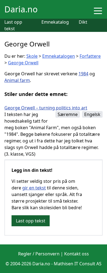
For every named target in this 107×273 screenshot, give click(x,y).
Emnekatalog (55, 22)
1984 (83, 74)
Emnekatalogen (58, 56)
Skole (32, 56)
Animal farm (17, 80)
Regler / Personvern (39, 254)
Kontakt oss (76, 254)
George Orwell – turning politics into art (45, 108)
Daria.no (21, 9)
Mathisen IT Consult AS (78, 264)
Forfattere (90, 56)
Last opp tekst (30, 221)
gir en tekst (34, 188)
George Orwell (23, 63)
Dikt (83, 22)
